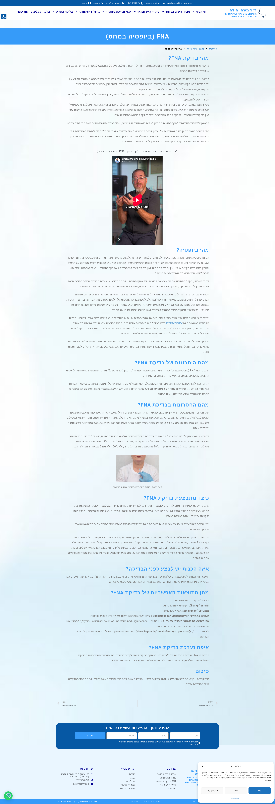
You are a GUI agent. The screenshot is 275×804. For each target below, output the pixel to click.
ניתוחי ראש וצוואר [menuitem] (148, 11)
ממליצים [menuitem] (36, 11)
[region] (137, 48)
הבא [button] (64, 701)
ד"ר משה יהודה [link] (196, 772)
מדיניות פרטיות (236, 798)
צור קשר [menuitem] (22, 11)
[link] (170, 3)
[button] (202, 766)
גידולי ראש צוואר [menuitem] (89, 11)
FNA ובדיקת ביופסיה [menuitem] (118, 11)
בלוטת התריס (174, 323)
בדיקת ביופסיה (192, 49)
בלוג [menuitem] (47, 11)
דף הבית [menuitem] (201, 11)
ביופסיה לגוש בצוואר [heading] (69, 705)
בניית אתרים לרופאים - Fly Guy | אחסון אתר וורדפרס (76, 801)
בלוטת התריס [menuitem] (64, 11)
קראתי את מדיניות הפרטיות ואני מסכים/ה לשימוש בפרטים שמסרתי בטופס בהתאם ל (158, 743)
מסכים (259, 790)
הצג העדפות (212, 790)
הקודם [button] (210, 701)
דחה (236, 790)
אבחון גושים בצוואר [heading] (206, 705)
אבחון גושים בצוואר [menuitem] (177, 11)
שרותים (201, 49)
